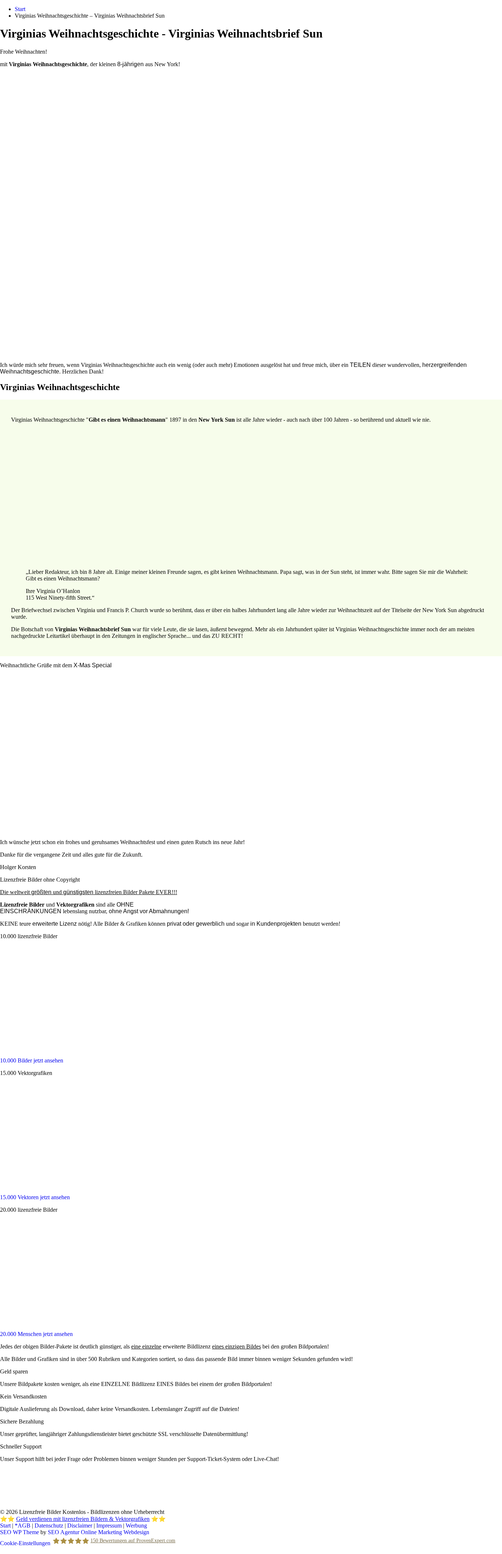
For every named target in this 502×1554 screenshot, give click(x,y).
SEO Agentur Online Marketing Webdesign (98, 1532)
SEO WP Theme (19, 1532)
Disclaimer (79, 1525)
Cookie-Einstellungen (25, 1543)
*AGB (23, 1525)
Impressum (109, 1525)
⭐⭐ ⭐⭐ (83, 1519)
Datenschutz (49, 1525)
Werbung (136, 1525)
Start (5, 1525)
